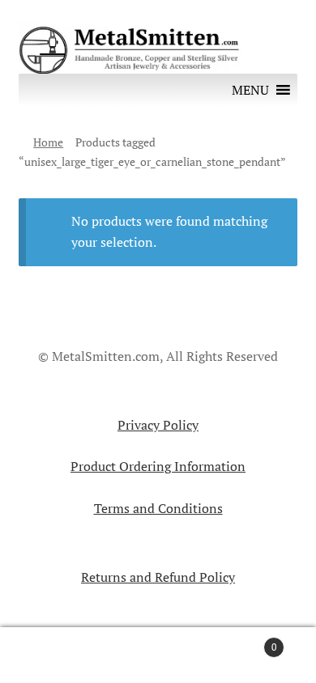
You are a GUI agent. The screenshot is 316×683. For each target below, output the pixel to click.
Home (48, 142)
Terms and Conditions (158, 508)
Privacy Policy (158, 425)
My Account (52, 655)
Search (158, 655)
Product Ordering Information (158, 466)
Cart (243, 641)
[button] (250, 90)
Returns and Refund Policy (158, 577)
